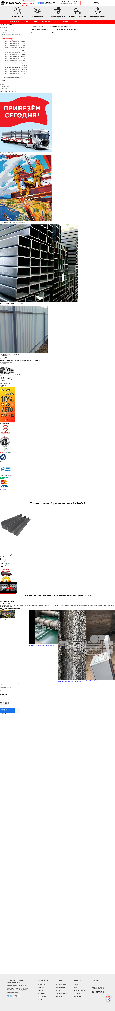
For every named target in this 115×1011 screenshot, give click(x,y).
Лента (3, 80)
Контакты (74, 21)
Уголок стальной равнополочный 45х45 (15, 49)
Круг (3, 36)
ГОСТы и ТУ (41, 999)
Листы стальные (61, 993)
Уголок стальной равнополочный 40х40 (15, 47)
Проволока (4, 88)
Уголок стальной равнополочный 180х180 (16, 71)
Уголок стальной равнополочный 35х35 (15, 45)
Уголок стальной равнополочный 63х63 (15, 52)
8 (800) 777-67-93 (50, 3)
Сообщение (3, 694)
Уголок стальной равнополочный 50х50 (15, 50)
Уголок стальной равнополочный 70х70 (15, 54)
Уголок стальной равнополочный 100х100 (16, 62)
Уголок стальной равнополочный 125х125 (16, 65)
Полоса (3, 82)
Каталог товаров (14, 21)
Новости (41, 987)
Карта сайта (78, 996)
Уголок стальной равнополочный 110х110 (16, 64)
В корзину (3, 565)
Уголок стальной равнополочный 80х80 (15, 58)
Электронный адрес (6, 687)
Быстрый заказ (108, 3)
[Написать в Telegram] (42, 3)
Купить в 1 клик (11, 565)
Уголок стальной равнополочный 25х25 (15, 41)
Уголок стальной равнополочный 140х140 (16, 67)
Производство (46, 21)
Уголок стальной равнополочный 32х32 (15, 43)
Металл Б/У (59, 996)
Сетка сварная (60, 987)
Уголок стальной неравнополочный (13, 77)
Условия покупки (5, 489)
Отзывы (56, 21)
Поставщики (42, 996)
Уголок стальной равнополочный (12, 40)
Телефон (2, 691)
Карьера (40, 990)
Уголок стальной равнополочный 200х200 (16, 73)
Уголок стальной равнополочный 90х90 (15, 60)
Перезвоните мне (86, 3)
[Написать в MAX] (39, 3)
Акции (76, 984)
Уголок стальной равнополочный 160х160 (16, 69)
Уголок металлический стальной (10, 38)
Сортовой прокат (61, 984)
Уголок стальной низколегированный (13, 75)
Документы (41, 993)
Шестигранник (6, 86)
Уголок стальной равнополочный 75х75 (15, 56)
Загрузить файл (4, 702)
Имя (1, 684)
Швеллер (4, 84)
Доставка (65, 21)
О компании (26, 21)
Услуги (36, 21)
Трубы (58, 990)
